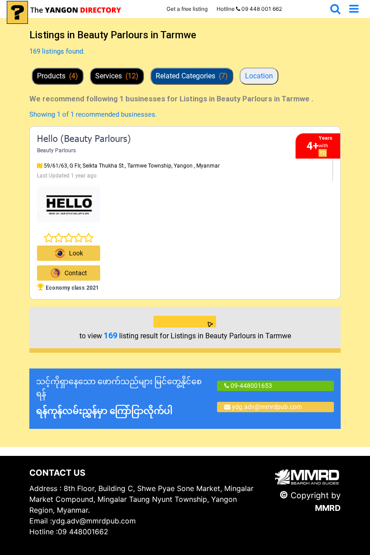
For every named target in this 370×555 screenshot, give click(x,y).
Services (117, 76)
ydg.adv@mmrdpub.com (267, 406)
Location (259, 76)
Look (76, 253)
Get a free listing (187, 8)
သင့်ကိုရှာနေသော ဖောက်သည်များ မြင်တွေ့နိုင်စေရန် (119, 396)
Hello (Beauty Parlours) (84, 139)
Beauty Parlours (56, 150)
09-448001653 (250, 385)
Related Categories (192, 76)
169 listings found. (57, 51)
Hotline (249, 8)
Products (57, 76)
